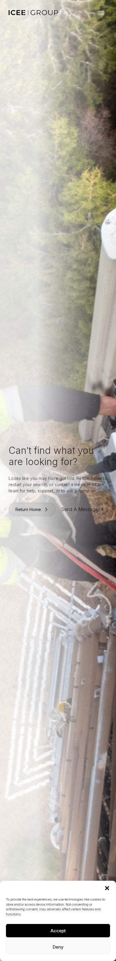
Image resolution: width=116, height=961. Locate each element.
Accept (58, 930)
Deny (58, 947)
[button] (107, 888)
